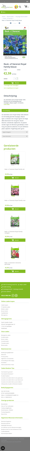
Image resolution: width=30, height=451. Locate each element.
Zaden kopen (4, 305)
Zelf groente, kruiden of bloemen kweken (11, 384)
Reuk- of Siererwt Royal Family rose (15, 200)
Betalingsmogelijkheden (7, 352)
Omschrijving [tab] (6, 110)
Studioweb (4, 440)
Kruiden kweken (5, 376)
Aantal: (5, 78)
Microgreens (4, 315)
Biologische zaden (5, 335)
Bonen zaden (4, 339)
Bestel (17, 83)
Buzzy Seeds (4, 311)
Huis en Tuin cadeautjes (7, 406)
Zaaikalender (4, 313)
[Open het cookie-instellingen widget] (3, 448)
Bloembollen (4, 404)
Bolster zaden (4, 309)
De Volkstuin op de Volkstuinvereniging (11, 427)
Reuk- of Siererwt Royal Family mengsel (13, 232)
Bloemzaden (10, 16)
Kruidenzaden (4, 337)
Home (3, 16)
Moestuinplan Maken (6, 433)
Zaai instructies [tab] (7, 136)
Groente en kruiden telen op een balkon (11, 382)
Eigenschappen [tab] (7, 132)
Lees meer (7, 104)
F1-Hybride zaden (5, 307)
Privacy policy (4, 356)
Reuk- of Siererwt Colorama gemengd (13, 263)
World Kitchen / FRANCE (7, 410)
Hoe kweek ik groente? (7, 372)
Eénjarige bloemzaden (22, 16)
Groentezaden (5, 341)
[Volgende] (19, 23)
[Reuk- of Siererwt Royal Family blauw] (15, 43)
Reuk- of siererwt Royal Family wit (15, 169)
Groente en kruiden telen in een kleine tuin (12, 380)
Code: (5, 70)
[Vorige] (10, 23)
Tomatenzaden (5, 343)
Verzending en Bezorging (7, 360)
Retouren (3, 354)
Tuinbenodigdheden (6, 408)
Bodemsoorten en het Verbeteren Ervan (11, 429)
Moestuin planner (5, 423)
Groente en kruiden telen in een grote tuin (12, 378)
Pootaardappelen (5, 412)
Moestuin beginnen (6, 421)
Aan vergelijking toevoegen (11, 88)
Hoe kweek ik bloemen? (7, 374)
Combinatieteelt (5, 431)
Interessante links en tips (7, 364)
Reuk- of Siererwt (8, 18)
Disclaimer (3, 362)
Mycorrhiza (4, 414)
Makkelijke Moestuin (6, 425)
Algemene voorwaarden (7, 358)
